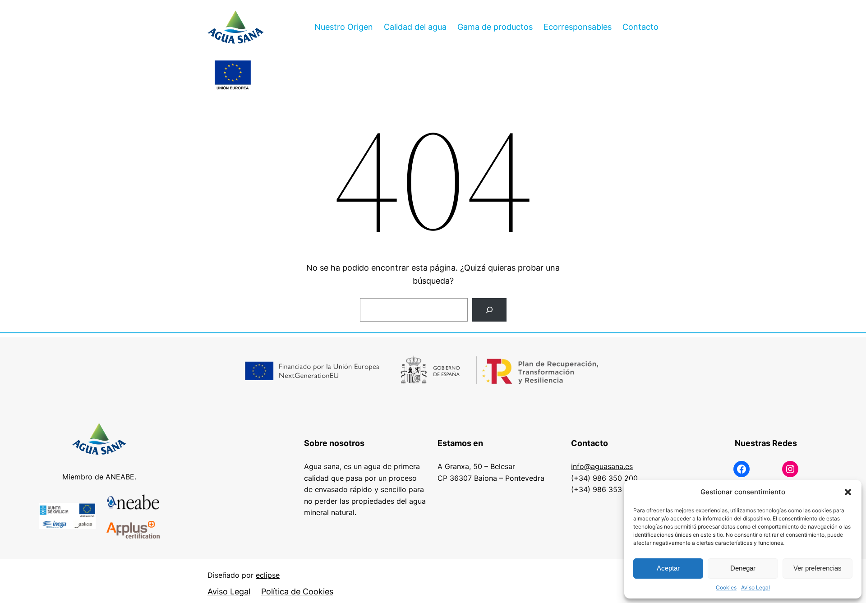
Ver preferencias (817, 568)
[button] (847, 492)
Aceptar (668, 568)
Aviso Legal (755, 587)
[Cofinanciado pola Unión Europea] (233, 75)
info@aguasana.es (602, 466)
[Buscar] (489, 310)
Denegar (742, 568)
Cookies (726, 587)
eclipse (268, 575)
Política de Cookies (297, 591)
